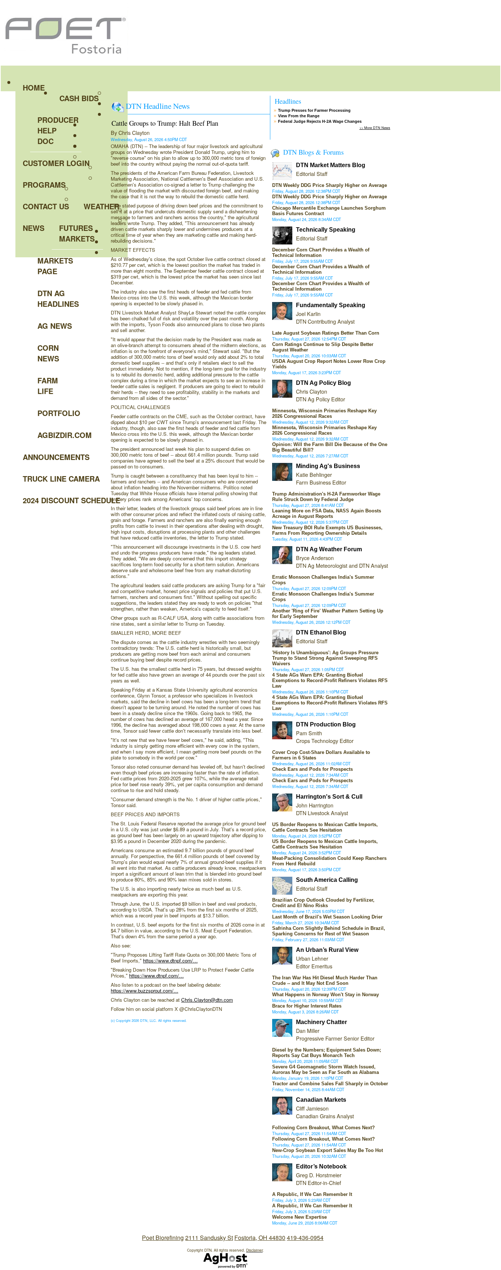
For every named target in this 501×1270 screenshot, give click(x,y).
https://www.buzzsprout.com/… (144, 990)
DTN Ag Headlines (58, 298)
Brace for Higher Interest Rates (306, 1006)
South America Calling (327, 880)
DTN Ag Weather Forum (329, 549)
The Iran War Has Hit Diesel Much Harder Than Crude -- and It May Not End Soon (324, 980)
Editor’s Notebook (321, 1166)
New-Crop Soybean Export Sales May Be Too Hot (327, 1150)
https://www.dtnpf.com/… (170, 960)
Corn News (48, 353)
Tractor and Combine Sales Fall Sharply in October (330, 1083)
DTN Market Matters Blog (330, 165)
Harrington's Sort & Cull (329, 797)
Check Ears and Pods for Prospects (312, 769)
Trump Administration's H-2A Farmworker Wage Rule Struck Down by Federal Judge (326, 496)
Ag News (54, 325)
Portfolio (58, 413)
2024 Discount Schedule (71, 500)
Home (34, 87)
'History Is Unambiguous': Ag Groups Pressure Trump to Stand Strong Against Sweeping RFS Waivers (325, 658)
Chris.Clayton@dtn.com (207, 999)
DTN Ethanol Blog (321, 632)
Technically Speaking (325, 230)
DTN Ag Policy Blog (323, 383)
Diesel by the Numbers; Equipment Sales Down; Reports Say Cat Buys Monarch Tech (326, 1052)
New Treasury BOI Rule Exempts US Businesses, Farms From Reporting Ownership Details (327, 530)
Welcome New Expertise (299, 1217)
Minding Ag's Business (328, 466)
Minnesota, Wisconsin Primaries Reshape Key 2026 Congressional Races (324, 413)
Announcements (56, 457)
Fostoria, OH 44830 (259, 1237)
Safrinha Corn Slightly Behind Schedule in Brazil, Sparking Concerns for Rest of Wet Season (328, 930)
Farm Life (47, 385)
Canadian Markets (321, 1100)
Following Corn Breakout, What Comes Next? (323, 1127)
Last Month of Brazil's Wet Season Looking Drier (327, 917)
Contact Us (46, 206)
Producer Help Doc (57, 130)
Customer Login (56, 163)
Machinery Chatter (321, 1022)
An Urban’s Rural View (327, 950)
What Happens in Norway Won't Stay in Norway (325, 994)
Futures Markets (77, 233)
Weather (101, 206)
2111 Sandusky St (209, 1237)
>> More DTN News (374, 127)
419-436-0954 (305, 1237)
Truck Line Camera (61, 478)
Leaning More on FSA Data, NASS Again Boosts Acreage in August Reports (326, 513)
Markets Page (55, 265)
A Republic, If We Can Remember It (312, 1194)
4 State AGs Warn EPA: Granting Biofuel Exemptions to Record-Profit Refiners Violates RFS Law (330, 680)
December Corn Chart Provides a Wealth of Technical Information (320, 252)
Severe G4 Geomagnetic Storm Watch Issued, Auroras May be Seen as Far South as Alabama (325, 1069)
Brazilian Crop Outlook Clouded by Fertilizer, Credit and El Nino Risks (323, 902)
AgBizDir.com (59, 435)
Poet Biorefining (163, 1237)
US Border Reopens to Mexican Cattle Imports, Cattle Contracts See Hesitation (325, 827)
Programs (44, 184)
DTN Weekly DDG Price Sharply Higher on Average (329, 185)
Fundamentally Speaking (330, 305)
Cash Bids (79, 98)
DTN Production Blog (326, 724)
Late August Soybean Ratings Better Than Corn (325, 333)
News (33, 227)
